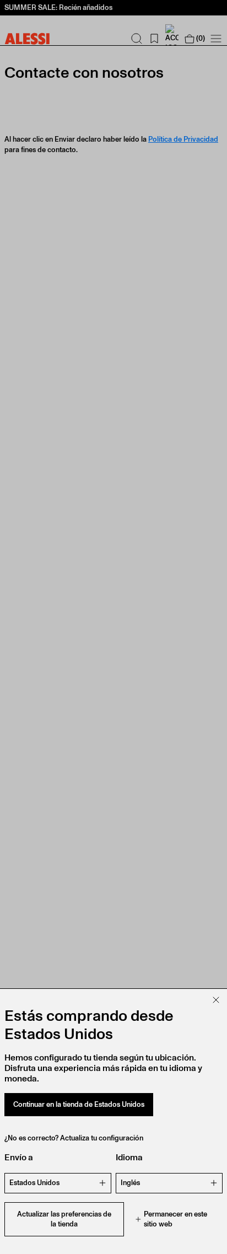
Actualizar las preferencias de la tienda (64, 1219)
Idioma (129, 1157)
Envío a (18, 1157)
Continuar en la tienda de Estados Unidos (78, 1104)
